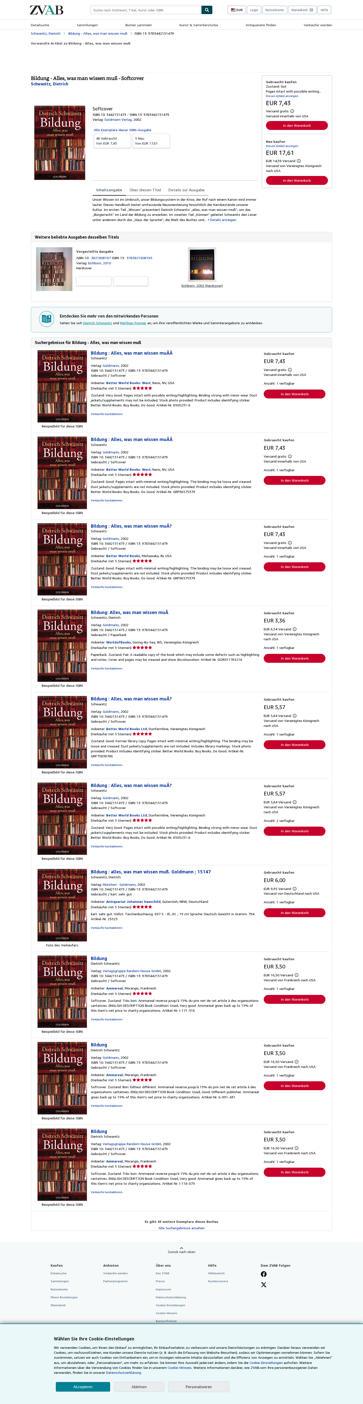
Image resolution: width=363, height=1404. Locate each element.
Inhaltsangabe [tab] (109, 189)
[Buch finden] (207, 10)
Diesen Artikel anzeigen (282, 96)
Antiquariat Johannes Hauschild (133, 901)
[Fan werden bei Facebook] (264, 1274)
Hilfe (324, 10)
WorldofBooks (118, 642)
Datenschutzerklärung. (124, 1372)
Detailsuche (40, 25)
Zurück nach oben (181, 1252)
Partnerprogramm (115, 1281)
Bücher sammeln (138, 25)
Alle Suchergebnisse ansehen (182, 1228)
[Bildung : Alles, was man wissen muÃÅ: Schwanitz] (62, 421)
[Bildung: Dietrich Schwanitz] (62, 1026)
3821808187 (101, 258)
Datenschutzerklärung (171, 1297)
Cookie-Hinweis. (180, 1367)
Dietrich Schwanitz (97, 323)
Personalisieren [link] (199, 1386)
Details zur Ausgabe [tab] (186, 189)
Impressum (163, 1289)
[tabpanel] (175, 209)
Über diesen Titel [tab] (145, 189)
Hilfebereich (216, 1273)
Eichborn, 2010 (99, 263)
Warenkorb (58, 1305)
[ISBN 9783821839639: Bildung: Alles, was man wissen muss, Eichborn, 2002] (202, 280)
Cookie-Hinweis (166, 1313)
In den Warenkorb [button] (297, 125)
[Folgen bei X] (264, 1285)
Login (254, 10)
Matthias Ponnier (133, 323)
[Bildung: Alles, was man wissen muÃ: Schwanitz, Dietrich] (62, 680)
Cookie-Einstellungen (266, 1362)
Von (106, 140)
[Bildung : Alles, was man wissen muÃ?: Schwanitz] (62, 594)
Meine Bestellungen (64, 1297)
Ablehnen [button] (139, 1387)
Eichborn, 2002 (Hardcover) (202, 285)
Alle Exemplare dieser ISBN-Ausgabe (122, 130)
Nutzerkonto (274, 10)
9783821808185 (139, 258)
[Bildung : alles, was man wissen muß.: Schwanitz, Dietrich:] (62, 940)
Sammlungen (87, 25)
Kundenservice (218, 1281)
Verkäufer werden (318, 25)
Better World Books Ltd (126, 729)
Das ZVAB (162, 1273)
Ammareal (114, 988)
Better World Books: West (128, 383)
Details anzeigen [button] (223, 220)
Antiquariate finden (261, 25)
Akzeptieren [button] (83, 1387)
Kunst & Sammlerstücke (199, 25)
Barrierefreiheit (166, 1321)
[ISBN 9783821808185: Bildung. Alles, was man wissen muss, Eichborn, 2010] (54, 290)
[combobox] (145, 10)
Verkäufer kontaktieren (106, 414)
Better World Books (123, 556)
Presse (160, 1281)
